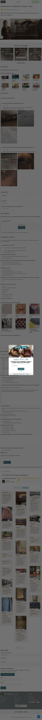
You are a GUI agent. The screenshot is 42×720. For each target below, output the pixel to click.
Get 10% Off (21, 369)
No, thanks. (21, 370)
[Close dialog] (32, 345)
